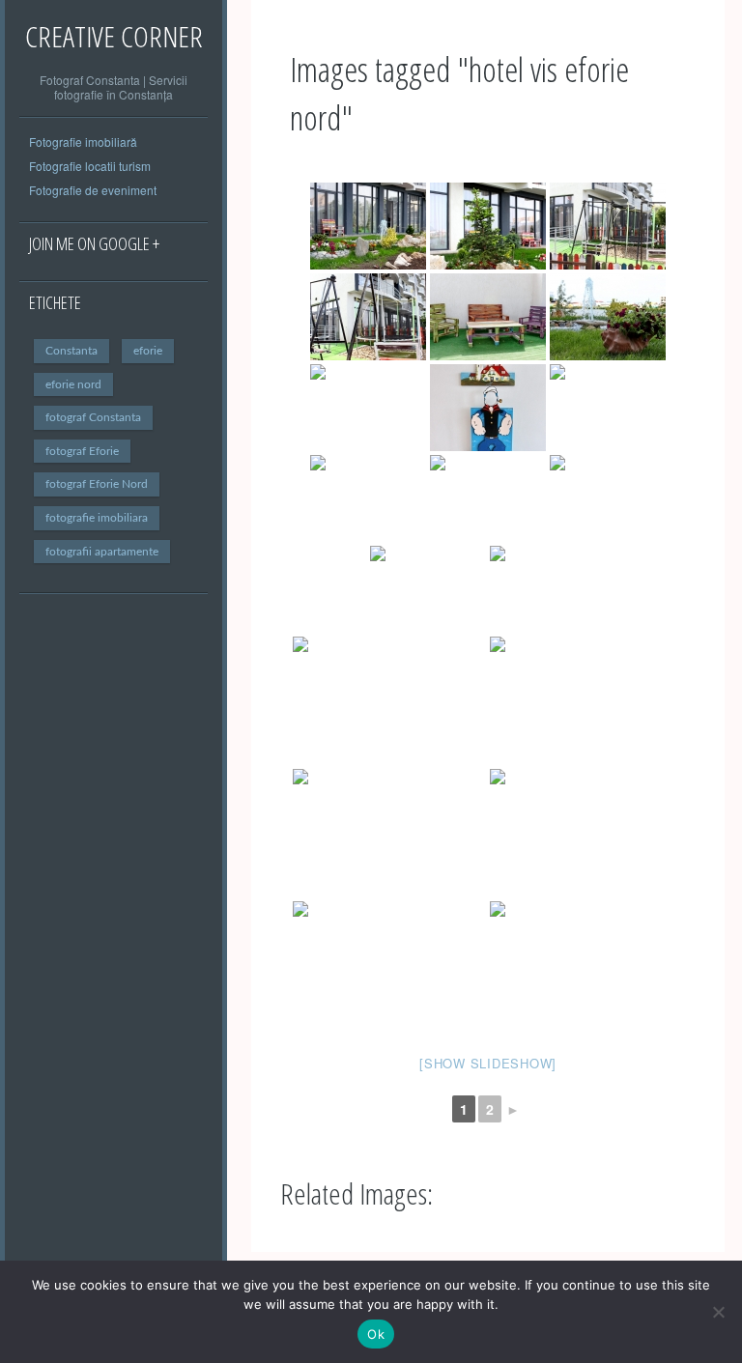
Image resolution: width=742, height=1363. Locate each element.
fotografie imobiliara (96, 518)
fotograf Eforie (82, 451)
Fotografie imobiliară (83, 141)
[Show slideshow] (487, 1063)
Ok (376, 1334)
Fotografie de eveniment (93, 190)
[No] (718, 1311)
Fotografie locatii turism (90, 165)
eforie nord (73, 384)
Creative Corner (114, 36)
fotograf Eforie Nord (96, 484)
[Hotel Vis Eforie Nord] (368, 226)
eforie (147, 350)
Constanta (71, 350)
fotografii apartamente (101, 551)
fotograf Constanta (93, 417)
